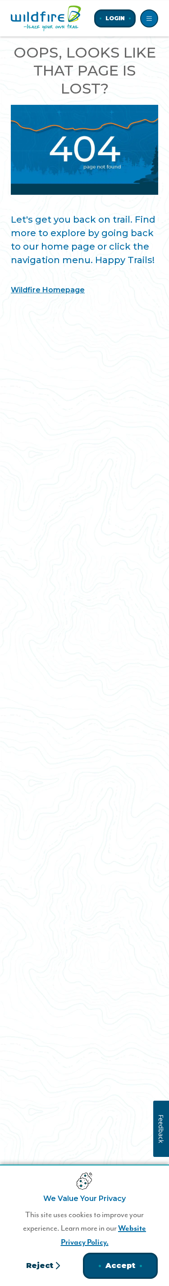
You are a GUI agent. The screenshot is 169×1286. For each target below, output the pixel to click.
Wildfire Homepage (48, 290)
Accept (120, 1265)
